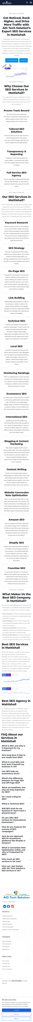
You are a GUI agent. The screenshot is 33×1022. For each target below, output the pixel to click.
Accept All (16, 1010)
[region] (16, 1009)
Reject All (16, 1018)
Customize (16, 1014)
